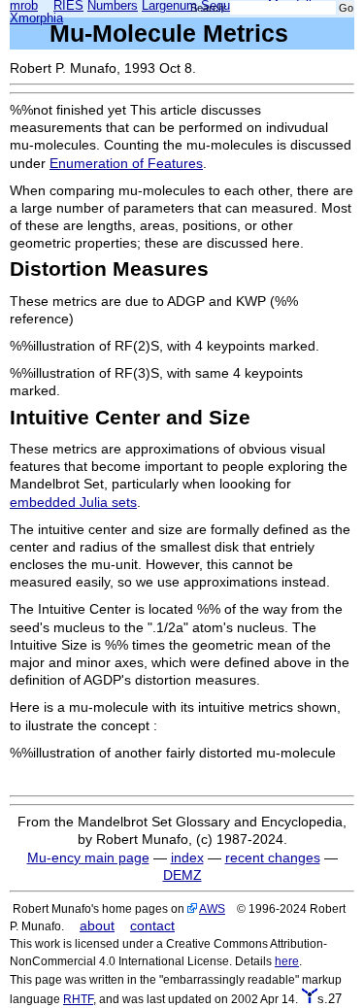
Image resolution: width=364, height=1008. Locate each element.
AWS (212, 908)
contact (152, 925)
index (187, 857)
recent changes (272, 857)
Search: (208, 8)
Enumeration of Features (126, 163)
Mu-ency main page (88, 857)
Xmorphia (36, 18)
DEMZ (182, 875)
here (287, 961)
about (97, 925)
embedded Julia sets (73, 502)
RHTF (78, 998)
